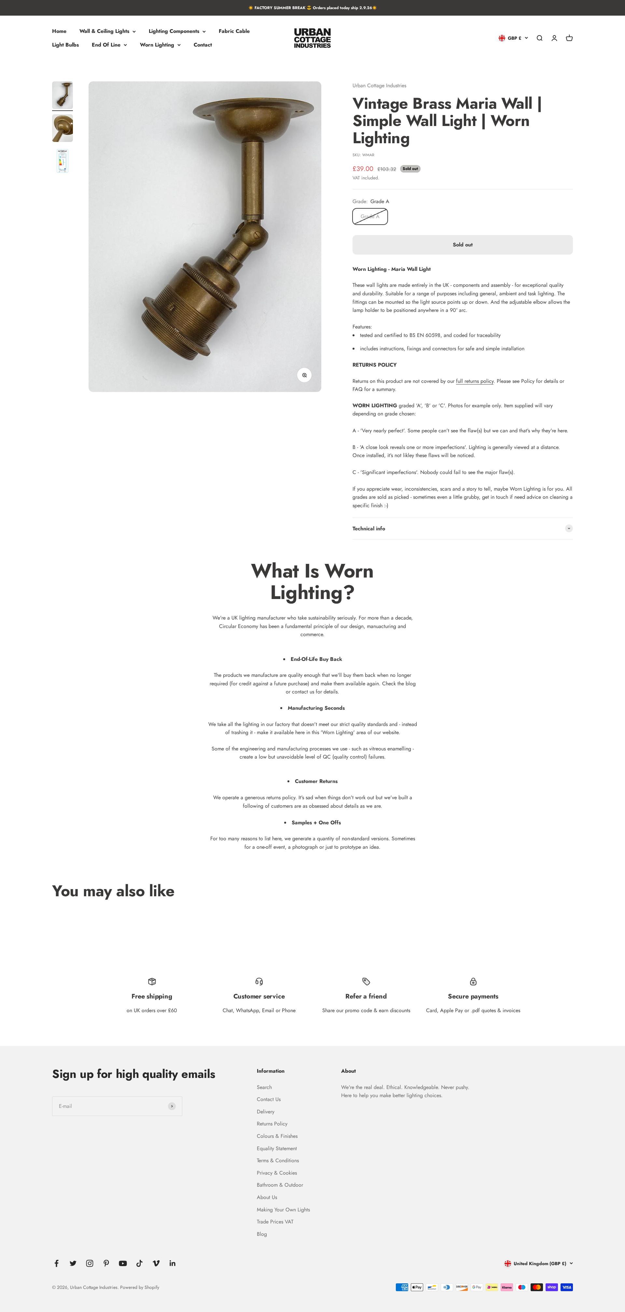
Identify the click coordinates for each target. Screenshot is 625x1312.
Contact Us (269, 1099)
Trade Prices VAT (275, 1221)
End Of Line (106, 45)
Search (264, 1087)
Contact (203, 45)
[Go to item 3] (62, 162)
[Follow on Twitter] (73, 1263)
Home (59, 31)
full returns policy (474, 381)
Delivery (265, 1111)
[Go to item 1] (62, 96)
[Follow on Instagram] (89, 1263)
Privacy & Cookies (277, 1173)
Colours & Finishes (277, 1136)
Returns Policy (272, 1123)
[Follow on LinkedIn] (172, 1263)
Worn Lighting (157, 45)
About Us (267, 1197)
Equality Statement (277, 1148)
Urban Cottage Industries (379, 85)
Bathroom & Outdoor (280, 1185)
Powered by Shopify (139, 1287)
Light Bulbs (65, 45)
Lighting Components (174, 31)
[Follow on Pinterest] (106, 1263)
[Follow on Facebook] (56, 1263)
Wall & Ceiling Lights (104, 31)
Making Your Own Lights (283, 1209)
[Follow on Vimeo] (156, 1263)
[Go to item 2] (62, 129)
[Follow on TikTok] (139, 1263)
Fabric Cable (234, 31)
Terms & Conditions (278, 1160)
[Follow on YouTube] (122, 1263)
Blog (262, 1234)
